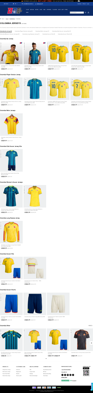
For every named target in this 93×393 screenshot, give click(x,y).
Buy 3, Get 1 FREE (63, 9)
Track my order (19, 375)
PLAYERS (55, 9)
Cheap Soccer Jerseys (7, 369)
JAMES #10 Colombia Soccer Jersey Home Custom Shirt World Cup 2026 (57, 66)
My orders (79, 3)
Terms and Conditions (40, 390)
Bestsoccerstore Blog (47, 373)
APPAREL (49, 9)
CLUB (27, 9)
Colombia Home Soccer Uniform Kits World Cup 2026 (10, 281)
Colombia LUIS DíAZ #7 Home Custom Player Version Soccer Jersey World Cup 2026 (81, 102)
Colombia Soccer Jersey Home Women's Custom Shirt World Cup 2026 (33, 210)
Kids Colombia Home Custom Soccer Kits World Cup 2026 (33, 353)
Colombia (18, 18)
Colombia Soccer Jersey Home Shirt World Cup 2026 (10, 66)
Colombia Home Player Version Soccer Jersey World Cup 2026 (11, 102)
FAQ (30, 369)
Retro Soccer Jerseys (6, 371)
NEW (27, 12)
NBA (44, 9)
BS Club (44, 371)
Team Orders (45, 375)
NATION (32, 9)
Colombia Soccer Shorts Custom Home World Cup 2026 (11, 317)
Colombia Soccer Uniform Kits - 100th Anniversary (32, 281)
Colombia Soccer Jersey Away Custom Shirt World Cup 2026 (34, 66)
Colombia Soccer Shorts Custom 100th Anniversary (56, 317)
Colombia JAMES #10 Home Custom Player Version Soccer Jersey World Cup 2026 (57, 102)
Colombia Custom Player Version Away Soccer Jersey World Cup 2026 (34, 102)
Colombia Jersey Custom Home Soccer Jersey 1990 (11, 138)
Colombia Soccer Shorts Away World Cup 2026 (34, 316)
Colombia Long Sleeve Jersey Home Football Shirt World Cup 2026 (11, 246)
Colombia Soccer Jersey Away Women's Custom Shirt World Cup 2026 (10, 210)
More (91, 325)
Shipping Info (18, 371)
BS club (84, 3)
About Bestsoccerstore (47, 369)
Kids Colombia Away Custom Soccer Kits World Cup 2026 (10, 174)
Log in (88, 3)
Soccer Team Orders (6, 373)
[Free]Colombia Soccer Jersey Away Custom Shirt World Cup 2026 (11, 353)
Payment (17, 373)
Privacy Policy (31, 390)
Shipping (31, 373)
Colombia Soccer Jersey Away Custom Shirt (81, 352)
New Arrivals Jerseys (6, 375)
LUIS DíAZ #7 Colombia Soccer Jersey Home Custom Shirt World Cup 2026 (81, 66)
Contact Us (18, 369)
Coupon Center (32, 371)
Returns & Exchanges (33, 375)
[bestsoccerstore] (14, 11)
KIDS (41, 9)
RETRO (36, 9)
